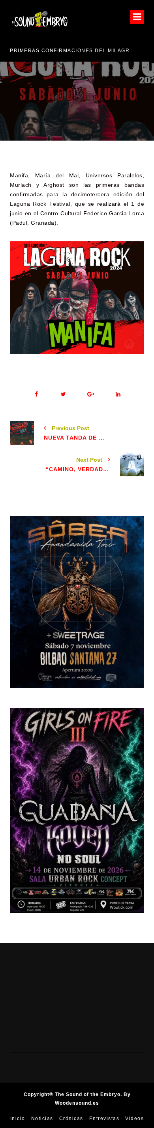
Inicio (17, 1118)
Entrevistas (104, 1118)
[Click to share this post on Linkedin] (118, 394)
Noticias (42, 1118)
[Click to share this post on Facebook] (36, 394)
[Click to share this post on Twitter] (63, 394)
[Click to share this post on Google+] (91, 394)
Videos (134, 1118)
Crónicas (71, 1118)
